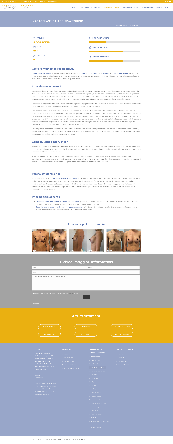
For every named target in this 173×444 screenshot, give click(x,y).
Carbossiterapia (68, 357)
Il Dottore (80, 7)
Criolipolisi (121, 357)
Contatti (166, 7)
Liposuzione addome (97, 400)
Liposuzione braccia (97, 396)
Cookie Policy (39, 377)
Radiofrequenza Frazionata (72, 368)
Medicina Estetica (96, 7)
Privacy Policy (71, 293)
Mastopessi (94, 374)
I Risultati (159, 7)
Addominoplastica (96, 414)
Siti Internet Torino (79, 439)
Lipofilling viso (95, 389)
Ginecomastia (95, 378)
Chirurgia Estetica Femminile (111, 7)
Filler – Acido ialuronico (70, 365)
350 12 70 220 (46, 361)
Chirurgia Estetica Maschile (130, 7)
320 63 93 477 (50, 358)
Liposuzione (94, 410)
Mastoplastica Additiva (98, 367)
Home (73, 7)
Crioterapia (121, 354)
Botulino (66, 354)
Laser (87, 7)
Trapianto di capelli (96, 364)
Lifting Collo (94, 382)
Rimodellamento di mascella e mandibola (99, 422)
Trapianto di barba (96, 427)
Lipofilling (93, 385)
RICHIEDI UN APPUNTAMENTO (48, 1)
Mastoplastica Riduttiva (98, 371)
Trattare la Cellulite (123, 365)
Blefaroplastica (95, 356)
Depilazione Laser (69, 361)
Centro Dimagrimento (147, 7)
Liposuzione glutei (96, 407)
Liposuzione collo (96, 392)
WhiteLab (69, 439)
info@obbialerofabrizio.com (48, 364)
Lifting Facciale (95, 360)
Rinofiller (93, 417)
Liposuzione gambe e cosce (99, 403)
